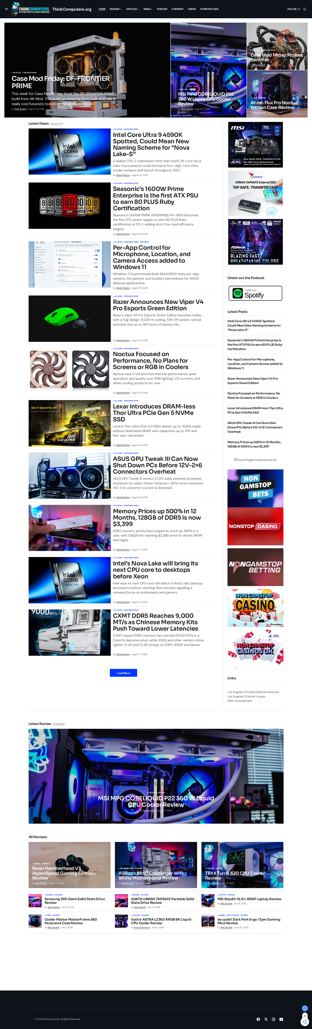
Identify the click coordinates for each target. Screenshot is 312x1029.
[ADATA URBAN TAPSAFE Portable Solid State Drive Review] (121, 900)
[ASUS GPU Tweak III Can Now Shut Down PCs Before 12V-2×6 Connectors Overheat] (70, 475)
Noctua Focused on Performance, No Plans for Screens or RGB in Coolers (151, 360)
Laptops (222, 895)
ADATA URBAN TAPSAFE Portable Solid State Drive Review (162, 901)
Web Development (239, 701)
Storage (58, 895)
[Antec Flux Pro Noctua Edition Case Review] (277, 94)
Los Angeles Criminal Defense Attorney (253, 692)
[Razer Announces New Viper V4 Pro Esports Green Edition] (70, 318)
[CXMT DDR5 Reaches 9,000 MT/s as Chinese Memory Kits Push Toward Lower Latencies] (70, 632)
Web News (144, 242)
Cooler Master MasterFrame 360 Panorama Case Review (71, 921)
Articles (17, 73)
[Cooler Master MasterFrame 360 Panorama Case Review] (35, 921)
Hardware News (131, 129)
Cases (254, 98)
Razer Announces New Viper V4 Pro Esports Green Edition (158, 305)
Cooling (183, 90)
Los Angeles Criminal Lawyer (246, 696)
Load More (123, 673)
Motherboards (127, 868)
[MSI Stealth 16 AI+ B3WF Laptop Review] (208, 900)
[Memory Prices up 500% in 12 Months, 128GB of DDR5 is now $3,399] (70, 528)
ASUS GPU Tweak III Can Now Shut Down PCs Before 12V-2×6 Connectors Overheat (157, 465)
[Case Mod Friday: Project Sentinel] (277, 46)
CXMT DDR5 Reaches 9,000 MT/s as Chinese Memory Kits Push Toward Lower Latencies (155, 622)
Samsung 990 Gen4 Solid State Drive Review (75, 901)
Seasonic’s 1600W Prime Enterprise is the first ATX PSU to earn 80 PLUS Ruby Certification (155, 199)
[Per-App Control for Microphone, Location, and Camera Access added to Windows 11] (70, 264)
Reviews (192, 90)
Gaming (37, 864)
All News (118, 129)
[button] (6, 9)
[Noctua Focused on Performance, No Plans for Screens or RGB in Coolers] (70, 371)
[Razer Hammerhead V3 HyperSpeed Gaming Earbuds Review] (70, 865)
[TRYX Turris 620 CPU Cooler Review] (242, 865)
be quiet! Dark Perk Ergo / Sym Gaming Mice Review (248, 921)
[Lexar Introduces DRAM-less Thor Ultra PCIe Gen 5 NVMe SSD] (70, 423)
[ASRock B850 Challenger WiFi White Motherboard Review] (156, 865)
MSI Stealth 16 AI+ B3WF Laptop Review (249, 899)
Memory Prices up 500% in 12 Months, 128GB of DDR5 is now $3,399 (157, 517)
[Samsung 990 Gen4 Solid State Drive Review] (35, 900)
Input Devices (233, 915)
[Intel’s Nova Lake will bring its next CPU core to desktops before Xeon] (70, 580)
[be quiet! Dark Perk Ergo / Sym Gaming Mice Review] (208, 921)
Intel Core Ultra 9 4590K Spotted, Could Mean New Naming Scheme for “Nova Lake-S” (151, 145)
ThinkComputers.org (71, 9)
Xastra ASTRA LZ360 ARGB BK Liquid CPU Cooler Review (161, 921)
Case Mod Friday (29, 73)
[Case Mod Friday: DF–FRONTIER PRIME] (87, 70)
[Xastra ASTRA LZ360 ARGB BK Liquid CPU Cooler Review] (121, 921)
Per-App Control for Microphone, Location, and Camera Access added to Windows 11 (152, 257)
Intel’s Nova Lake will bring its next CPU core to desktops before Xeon (155, 570)
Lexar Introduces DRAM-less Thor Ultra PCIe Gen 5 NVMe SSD (154, 413)
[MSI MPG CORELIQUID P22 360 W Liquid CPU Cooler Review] (209, 70)
